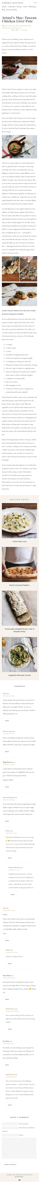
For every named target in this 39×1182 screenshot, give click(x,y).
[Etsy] (36, 2)
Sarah (4, 694)
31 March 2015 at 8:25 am (12, 952)
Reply (7, 720)
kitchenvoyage (7, 731)
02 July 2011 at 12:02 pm (9, 800)
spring (9, 28)
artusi (6, 25)
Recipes (19, 6)
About (4, 6)
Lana (4, 908)
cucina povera (11, 25)
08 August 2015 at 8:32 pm (9, 978)
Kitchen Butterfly (8, 797)
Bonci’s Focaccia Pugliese (19, 585)
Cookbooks (11, 6)
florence (18, 25)
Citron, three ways (19, 541)
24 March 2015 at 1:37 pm (9, 910)
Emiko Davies (10, 1009)
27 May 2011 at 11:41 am (9, 733)
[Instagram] (34, 2)
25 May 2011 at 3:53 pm (8, 696)
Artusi (11, 173)
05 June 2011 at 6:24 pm (8, 764)
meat (21, 25)
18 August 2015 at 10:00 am (12, 1011)
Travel (25, 6)
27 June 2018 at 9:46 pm (8, 1043)
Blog (3, 9)
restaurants (4, 28)
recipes (29, 25)
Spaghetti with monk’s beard (19, 675)
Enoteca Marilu (11, 9)
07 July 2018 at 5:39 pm (11, 1077)
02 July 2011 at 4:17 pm (11, 833)
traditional (14, 28)
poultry (25, 25)
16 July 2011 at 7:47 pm (14, 870)
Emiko (8, 831)
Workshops (32, 6)
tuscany (19, 28)
